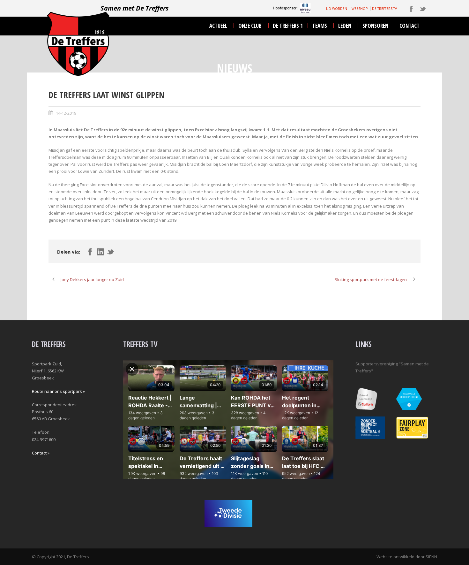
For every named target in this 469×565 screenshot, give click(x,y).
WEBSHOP (360, 8)
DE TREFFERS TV (384, 8)
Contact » (40, 453)
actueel (218, 25)
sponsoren (375, 25)
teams (319, 25)
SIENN (431, 557)
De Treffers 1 (288, 25)
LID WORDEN (336, 8)
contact (409, 25)
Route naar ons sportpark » (58, 391)
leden (344, 25)
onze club (250, 25)
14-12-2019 (66, 113)
